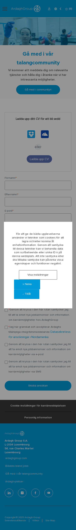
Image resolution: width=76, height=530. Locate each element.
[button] (38, 274)
